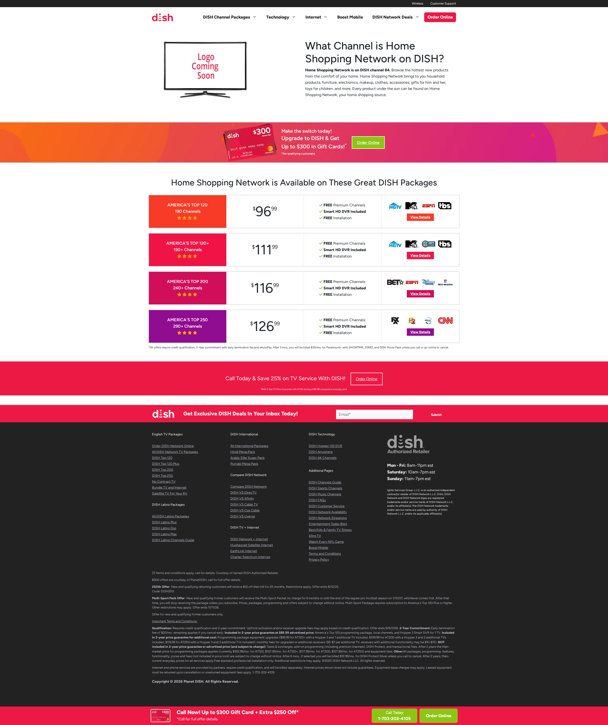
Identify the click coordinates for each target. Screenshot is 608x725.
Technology (277, 17)
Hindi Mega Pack (242, 452)
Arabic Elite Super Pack (247, 458)
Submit (436, 415)
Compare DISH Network (248, 487)
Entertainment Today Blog (328, 524)
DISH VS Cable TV (244, 504)
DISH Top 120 (162, 458)
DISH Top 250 (162, 476)
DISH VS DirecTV (243, 493)
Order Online (438, 715)
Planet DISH (193, 681)
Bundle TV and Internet (169, 488)
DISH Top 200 (162, 470)
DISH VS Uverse (242, 516)
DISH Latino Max (164, 534)
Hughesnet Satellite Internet (251, 545)
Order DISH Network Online (173, 446)
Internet (313, 17)
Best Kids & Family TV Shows (330, 530)
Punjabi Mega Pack (244, 464)
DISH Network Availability (328, 512)
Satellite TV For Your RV (169, 493)
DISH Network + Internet (249, 539)
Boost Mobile (350, 17)
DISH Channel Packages (226, 17)
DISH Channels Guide (325, 482)
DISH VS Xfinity (242, 498)
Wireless (417, 3)
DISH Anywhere (321, 452)
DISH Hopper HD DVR (325, 446)
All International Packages (249, 446)
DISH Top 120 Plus (165, 464)
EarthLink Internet (243, 551)
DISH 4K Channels (323, 458)
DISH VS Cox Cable (245, 510)
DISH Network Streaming (328, 518)
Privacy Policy (319, 560)
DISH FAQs (317, 500)
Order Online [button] (440, 17)
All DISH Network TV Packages (175, 452)
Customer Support (443, 3)
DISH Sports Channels (325, 488)
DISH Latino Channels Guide (173, 540)
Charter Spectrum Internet (250, 557)
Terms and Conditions (325, 554)
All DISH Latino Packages (170, 516)
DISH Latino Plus (164, 522)
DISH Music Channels (325, 494)
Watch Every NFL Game (326, 542)
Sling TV (315, 536)
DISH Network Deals (392, 17)
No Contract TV (164, 482)
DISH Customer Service (327, 506)
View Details (420, 217)
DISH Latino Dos (164, 528)
